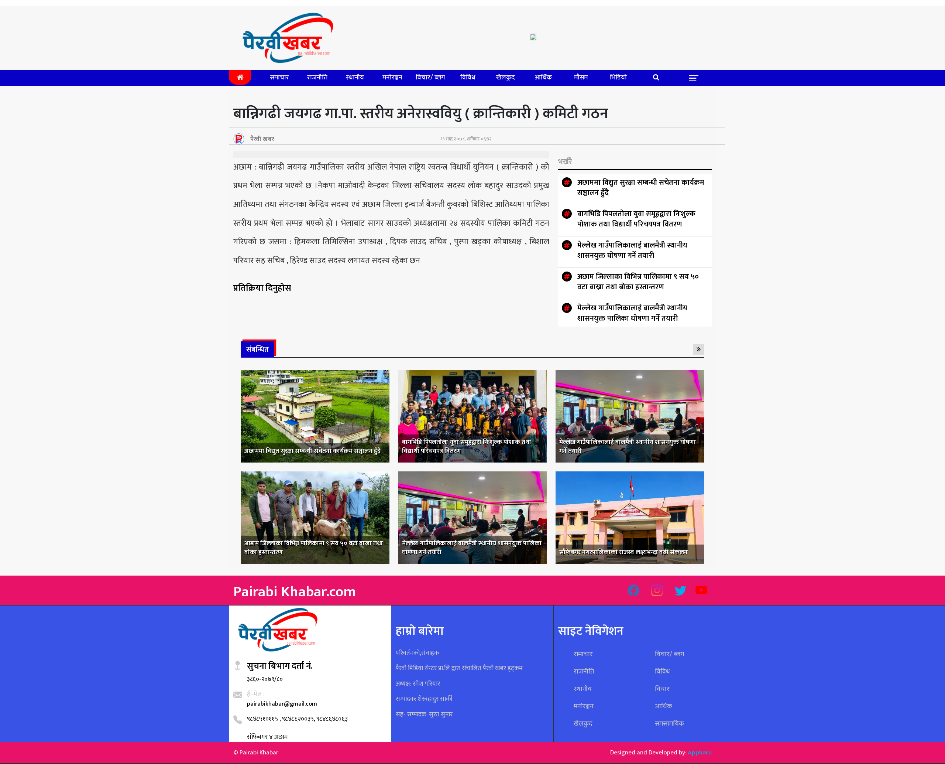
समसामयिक (669, 723)
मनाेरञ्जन (392, 77)
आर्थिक (543, 77)
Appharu (700, 752)
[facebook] (633, 591)
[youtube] (701, 591)
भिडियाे (618, 77)
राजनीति (317, 77)
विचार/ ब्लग (430, 77)
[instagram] (657, 591)
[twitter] (681, 591)
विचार (662, 689)
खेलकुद (505, 77)
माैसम (581, 77)
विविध (467, 77)
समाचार (279, 77)
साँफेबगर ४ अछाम (267, 737)
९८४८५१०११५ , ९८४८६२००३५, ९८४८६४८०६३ (297, 719)
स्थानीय (355, 77)
